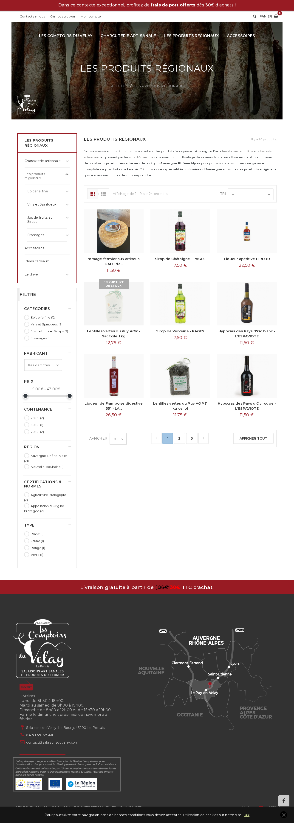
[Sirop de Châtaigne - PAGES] (180, 231)
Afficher (98, 438)
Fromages (41, 338)
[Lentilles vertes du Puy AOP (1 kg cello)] (180, 376)
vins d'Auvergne (141, 157)
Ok (247, 815)
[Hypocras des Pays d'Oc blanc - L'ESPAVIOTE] (247, 303)
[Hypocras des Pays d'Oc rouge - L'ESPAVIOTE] (247, 376)
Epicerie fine (43, 317)
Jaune (37, 541)
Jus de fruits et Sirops (49, 331)
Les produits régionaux (191, 36)
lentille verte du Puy (237, 151)
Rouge (38, 548)
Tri (223, 193)
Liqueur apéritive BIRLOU (247, 259)
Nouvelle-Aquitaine (48, 467)
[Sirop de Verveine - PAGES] (180, 303)
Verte (37, 554)
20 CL (37, 418)
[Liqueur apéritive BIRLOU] (247, 231)
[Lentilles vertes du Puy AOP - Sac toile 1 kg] (114, 303)
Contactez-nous (32, 16)
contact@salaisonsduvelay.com (52, 742)
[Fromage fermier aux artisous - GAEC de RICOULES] (114, 231)
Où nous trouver (63, 16)
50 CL (37, 425)
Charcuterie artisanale (128, 36)
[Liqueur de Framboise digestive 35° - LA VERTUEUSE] (114, 376)
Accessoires (241, 36)
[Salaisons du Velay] (27, 105)
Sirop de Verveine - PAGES (180, 331)
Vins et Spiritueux (46, 324)
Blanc (37, 534)
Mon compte (91, 16)
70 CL (37, 432)
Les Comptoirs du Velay (66, 36)
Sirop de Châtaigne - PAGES (180, 259)
